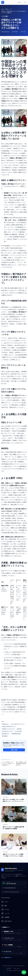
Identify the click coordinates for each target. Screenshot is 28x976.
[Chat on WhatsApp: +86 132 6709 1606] (23, 972)
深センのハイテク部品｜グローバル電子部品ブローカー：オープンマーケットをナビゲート (13, 801)
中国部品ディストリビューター (8, 728)
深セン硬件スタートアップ (7, 731)
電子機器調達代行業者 (16, 733)
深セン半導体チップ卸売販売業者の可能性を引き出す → (21, 763)
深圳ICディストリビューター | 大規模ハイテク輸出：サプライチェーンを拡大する (13, 856)
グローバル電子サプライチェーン (17, 724)
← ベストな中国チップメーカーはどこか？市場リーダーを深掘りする (7, 763)
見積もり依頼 (14, 749)
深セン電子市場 (18, 731)
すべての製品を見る (6, 957)
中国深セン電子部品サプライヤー (9, 726)
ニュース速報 (4, 16)
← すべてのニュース (6, 759)
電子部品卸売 (4, 736)
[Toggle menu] (25, 2)
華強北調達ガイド (5, 733)
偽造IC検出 (19, 728)
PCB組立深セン (5, 724)
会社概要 (9, 968)
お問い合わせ (17, 968)
